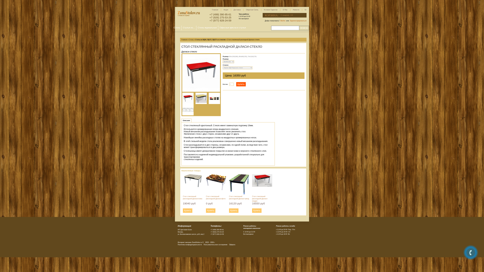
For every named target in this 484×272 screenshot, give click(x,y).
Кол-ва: (225, 84)
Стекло (225, 65)
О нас (285, 10)
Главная (215, 10)
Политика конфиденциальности (190, 245)
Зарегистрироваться (298, 21)
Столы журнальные (207, 27)
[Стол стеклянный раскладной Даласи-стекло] (201, 73)
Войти (282, 21)
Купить (241, 84)
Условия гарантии (270, 10)
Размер (225, 59)
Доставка (237, 10)
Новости (296, 10)
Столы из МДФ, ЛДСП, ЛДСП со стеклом (210, 40)
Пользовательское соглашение (215, 245)
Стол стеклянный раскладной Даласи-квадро (260, 198)
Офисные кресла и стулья (233, 27)
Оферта (232, 245)
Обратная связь (252, 10)
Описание (186, 120)
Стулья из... (189, 27)
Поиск (304, 28)
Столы (177, 27)
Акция (226, 10)
